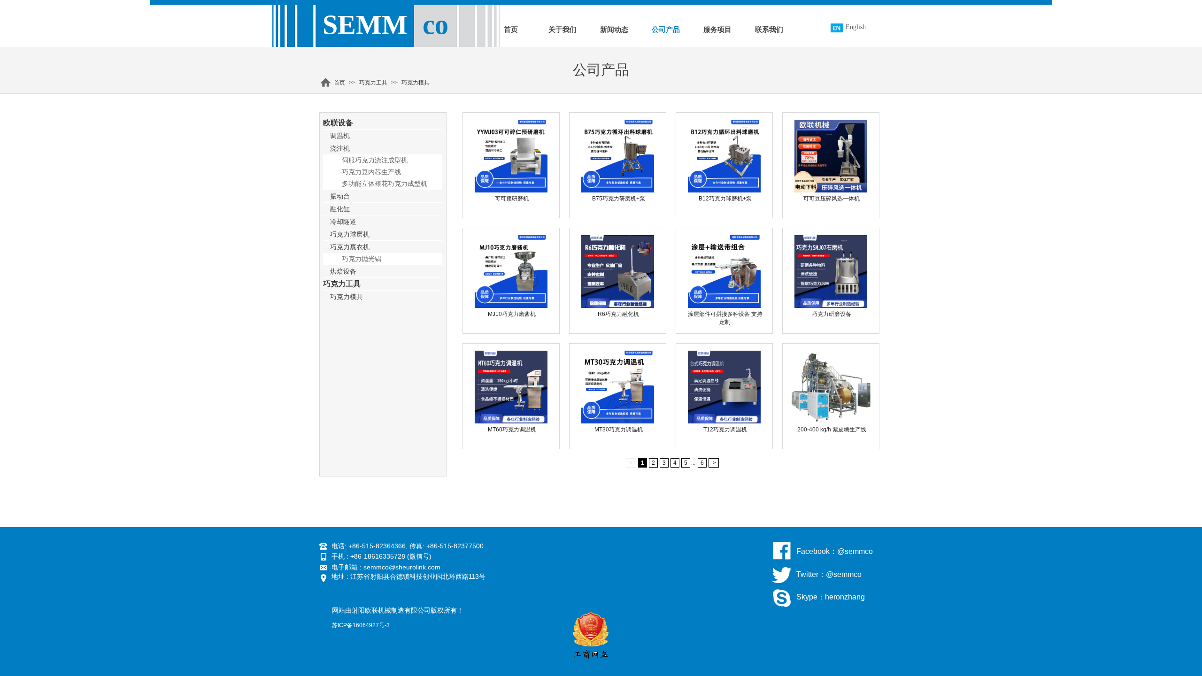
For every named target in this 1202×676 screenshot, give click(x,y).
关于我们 (562, 29)
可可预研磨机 (512, 198)
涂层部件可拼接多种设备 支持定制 (725, 318)
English (856, 27)
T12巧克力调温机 (725, 429)
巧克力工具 (373, 82)
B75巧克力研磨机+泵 (618, 198)
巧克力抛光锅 (361, 258)
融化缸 (340, 209)
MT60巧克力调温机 (512, 429)
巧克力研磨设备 (831, 314)
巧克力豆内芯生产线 (371, 172)
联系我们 (769, 29)
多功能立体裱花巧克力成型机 (384, 183)
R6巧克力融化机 (618, 314)
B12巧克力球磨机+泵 (725, 198)
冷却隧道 (343, 221)
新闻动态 (614, 29)
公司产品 (666, 29)
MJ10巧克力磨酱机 (512, 314)
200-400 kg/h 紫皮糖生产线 (831, 429)
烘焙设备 (343, 271)
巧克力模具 (415, 82)
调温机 (340, 135)
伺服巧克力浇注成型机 (375, 160)
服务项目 (717, 29)
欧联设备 (338, 123)
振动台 (340, 196)
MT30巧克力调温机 (618, 429)
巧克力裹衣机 (350, 247)
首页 (511, 29)
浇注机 (340, 148)
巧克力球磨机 (350, 234)
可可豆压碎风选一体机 (831, 198)
